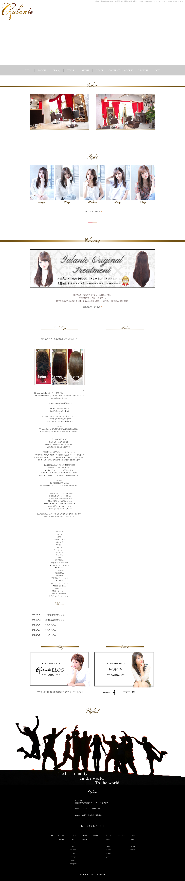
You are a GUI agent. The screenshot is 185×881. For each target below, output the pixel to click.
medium (73, 850)
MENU (85, 70)
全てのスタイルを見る (91, 211)
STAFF (99, 70)
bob (73, 846)
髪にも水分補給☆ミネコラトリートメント (60, 692)
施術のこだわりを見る (91, 307)
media (108, 839)
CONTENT (114, 70)
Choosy (56, 70)
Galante (61, 839)
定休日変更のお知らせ (54, 620)
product (108, 853)
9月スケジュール (52, 625)
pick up (108, 843)
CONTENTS (108, 836)
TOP (27, 70)
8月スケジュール (52, 630)
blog (133, 839)
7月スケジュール (52, 635)
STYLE (71, 70)
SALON (42, 70)
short (73, 843)
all (73, 839)
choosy (108, 850)
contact (132, 850)
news (133, 843)
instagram (73, 864)
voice (108, 846)
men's (73, 860)
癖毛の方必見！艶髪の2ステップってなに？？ (59, 339)
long (73, 853)
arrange (73, 857)
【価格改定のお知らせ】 (55, 615)
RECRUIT (143, 70)
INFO (157, 70)
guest (108, 857)
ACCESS (128, 70)
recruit (133, 846)
